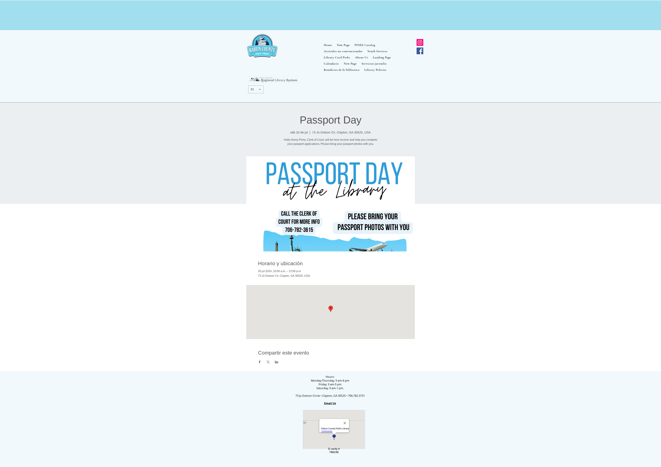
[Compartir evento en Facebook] (259, 362)
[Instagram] (420, 42)
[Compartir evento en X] (268, 362)
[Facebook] (420, 51)
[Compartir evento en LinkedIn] (276, 362)
